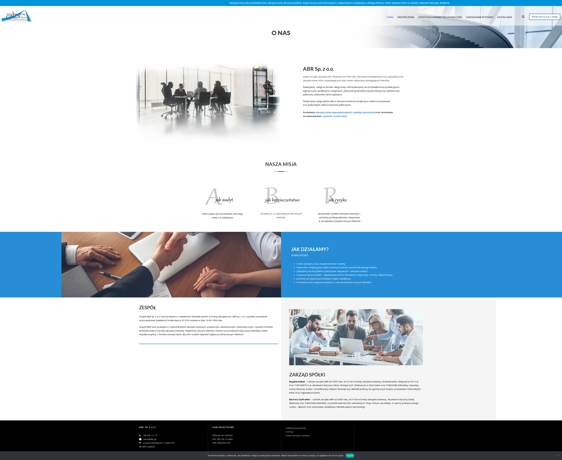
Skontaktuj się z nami (545, 16)
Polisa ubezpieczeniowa (298, 435)
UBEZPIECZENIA (405, 17)
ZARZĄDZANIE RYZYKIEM (479, 17)
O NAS (390, 17)
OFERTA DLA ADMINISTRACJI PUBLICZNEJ (440, 17)
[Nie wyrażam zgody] (558, 455)
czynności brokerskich (334, 116)
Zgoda (350, 455)
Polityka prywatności (296, 428)
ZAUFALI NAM (504, 17)
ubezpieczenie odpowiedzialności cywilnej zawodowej (345, 112)
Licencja (290, 431)
